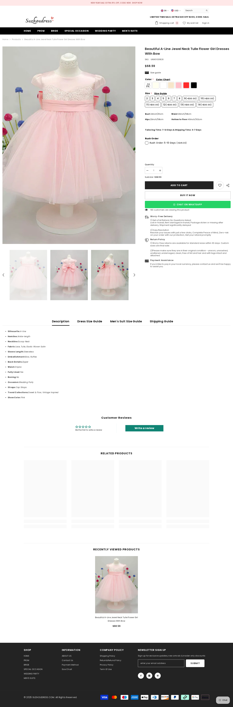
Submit (195, 663)
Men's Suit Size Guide (126, 321)
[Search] (196, 10)
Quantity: (150, 164)
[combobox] (194, 10)
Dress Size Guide (89, 321)
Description (60, 321)
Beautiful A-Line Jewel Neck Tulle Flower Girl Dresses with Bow (116, 619)
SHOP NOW (137, 2)
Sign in (205, 23)
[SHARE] (227, 185)
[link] (220, 185)
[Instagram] (149, 676)
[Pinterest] (158, 676)
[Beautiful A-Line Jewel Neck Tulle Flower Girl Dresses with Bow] (116, 584)
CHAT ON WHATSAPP (189, 204)
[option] (68, 145)
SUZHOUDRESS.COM (43, 697)
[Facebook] (141, 676)
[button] (3, 275)
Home (5, 39)
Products (16, 39)
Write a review (144, 428)
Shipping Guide (161, 321)
